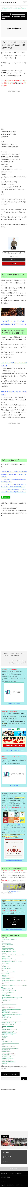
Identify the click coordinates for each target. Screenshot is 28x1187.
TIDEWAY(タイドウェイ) (7, 988)
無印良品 (4, 1037)
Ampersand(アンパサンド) (7, 948)
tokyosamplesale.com (11, 1185)
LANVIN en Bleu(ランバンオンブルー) (10, 1048)
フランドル (4, 1019)
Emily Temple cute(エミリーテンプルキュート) (12, 961)
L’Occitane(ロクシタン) (7, 1060)
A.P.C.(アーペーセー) (6, 943)
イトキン (4, 953)
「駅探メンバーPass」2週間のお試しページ (14, 750)
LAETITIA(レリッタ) (6, 1056)
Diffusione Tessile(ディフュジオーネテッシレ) (12, 997)
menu (25, 2)
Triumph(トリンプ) (6, 1000)
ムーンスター (5, 1036)
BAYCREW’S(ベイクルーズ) (8, 1024)
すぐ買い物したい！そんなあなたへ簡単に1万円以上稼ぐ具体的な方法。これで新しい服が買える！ (14, 474)
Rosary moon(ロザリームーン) (8, 1061)
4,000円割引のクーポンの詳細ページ (14, 860)
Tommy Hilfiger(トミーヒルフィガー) (10, 998)
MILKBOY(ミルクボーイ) (7, 1034)
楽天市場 (14, 263)
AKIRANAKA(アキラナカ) (7, 944)
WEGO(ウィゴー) (6, 956)
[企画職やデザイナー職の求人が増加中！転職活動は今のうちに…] (20, 1142)
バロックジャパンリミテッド (8, 1007)
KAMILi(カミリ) (5, 966)
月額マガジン (18, 83)
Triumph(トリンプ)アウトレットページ (14, 929)
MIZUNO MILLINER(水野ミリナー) (9, 1032)
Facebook (8, 1157)
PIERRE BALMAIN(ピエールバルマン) (10, 1012)
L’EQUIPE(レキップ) (6, 1051)
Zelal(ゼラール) (5, 975)
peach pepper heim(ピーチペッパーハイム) (11, 1009)
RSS (6, 1161)
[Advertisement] (14, 108)
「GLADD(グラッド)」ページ (14, 703)
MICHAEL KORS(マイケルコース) (9, 1029)
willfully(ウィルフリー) (7, 958)
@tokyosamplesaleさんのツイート (8, 1089)
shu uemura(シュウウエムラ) (8, 971)
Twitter (7, 1152)
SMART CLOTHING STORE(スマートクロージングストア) (14, 980)
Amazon (13, 259)
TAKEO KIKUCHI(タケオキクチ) (9, 990)
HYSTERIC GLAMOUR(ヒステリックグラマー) (12, 1014)
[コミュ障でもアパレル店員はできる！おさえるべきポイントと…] (7, 1142)
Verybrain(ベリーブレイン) (8, 1026)
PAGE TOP (15, 1169)
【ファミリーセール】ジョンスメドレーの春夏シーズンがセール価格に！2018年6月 (14, 654)
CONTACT (3, 1181)
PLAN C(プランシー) (6, 1017)
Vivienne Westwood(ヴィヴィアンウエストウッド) (12, 954)
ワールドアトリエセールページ (14, 891)
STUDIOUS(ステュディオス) (8, 976)
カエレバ (16, 256)
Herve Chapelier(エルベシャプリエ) (9, 960)
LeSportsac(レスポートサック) (8, 1053)
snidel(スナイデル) (6, 978)
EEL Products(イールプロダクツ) (9, 951)
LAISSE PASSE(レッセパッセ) (8, 1054)
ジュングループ (5, 973)
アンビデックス (17, 16)
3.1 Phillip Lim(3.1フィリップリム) (9, 939)
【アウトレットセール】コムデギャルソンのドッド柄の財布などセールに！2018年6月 (14, 662)
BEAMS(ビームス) (6, 1010)
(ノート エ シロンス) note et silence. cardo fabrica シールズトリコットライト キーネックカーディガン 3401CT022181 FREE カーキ (14, 252)
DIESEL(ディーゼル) (6, 995)
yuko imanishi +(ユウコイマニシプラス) (10, 1043)
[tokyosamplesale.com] (8, 2)
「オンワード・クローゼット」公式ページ (14, 824)
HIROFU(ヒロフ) (5, 1015)
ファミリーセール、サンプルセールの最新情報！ (11, 1173)
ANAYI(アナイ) (5, 946)
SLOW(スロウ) (5, 981)
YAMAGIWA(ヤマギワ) (7, 1041)
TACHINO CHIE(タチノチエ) (8, 992)
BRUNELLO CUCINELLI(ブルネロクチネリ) (11, 1021)
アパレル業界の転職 (5, 1177)
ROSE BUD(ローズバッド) (7, 1058)
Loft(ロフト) (4, 1063)
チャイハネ (4, 993)
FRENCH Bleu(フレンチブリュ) (9, 1022)
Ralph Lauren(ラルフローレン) (8, 1046)
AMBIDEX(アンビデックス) (8, 949)
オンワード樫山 (5, 963)
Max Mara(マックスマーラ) (8, 1031)
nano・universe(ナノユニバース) (9, 1004)
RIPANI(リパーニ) (6, 1049)
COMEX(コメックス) (6, 968)
